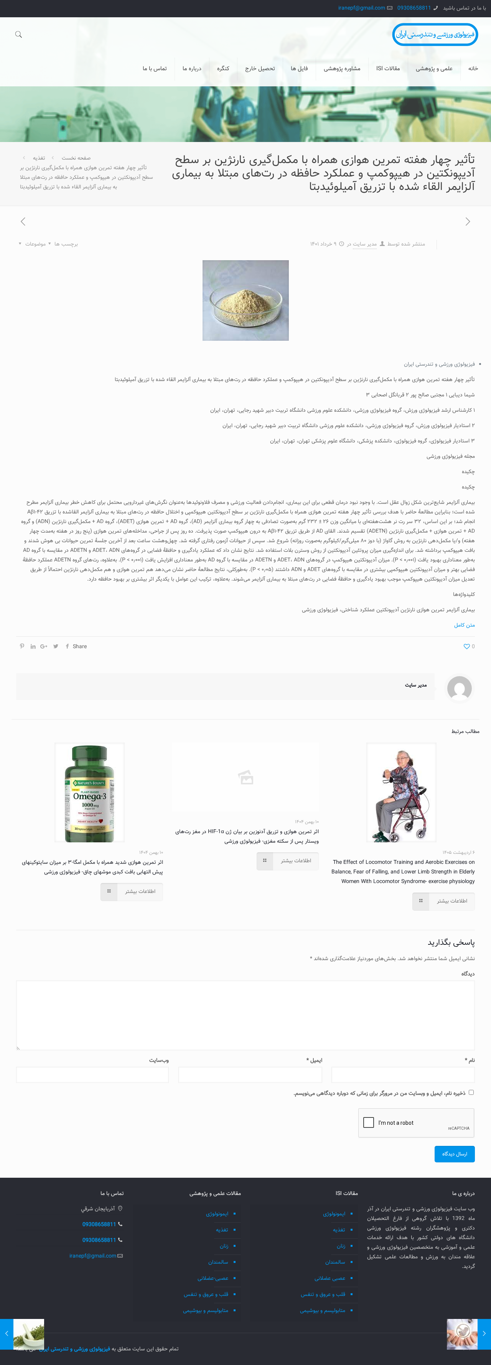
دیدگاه (468, 974)
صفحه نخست (76, 158)
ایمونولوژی (334, 1214)
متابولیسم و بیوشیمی (322, 1311)
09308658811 (414, 8)
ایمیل (314, 1060)
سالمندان (335, 1262)
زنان (341, 1246)
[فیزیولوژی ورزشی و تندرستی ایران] (435, 34)
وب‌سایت (159, 1060)
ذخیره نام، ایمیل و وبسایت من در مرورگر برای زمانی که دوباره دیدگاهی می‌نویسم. (379, 1093)
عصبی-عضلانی (213, 1278)
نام (470, 1060)
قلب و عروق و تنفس (323, 1295)
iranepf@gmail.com (361, 8)
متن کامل (464, 625)
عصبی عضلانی (330, 1278)
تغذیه (39, 158)
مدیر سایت (365, 244)
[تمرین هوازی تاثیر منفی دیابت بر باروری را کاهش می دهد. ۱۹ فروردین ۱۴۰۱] (484, 1334)
